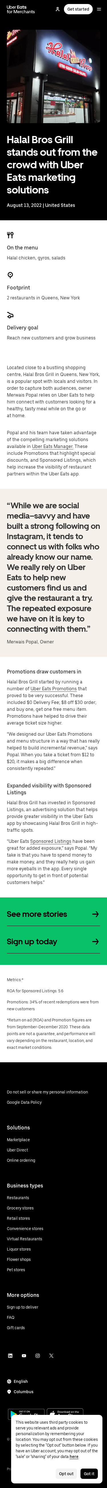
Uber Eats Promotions (54, 688)
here (74, 1456)
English (21, 1381)
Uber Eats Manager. (52, 446)
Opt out (66, 1473)
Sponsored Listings (50, 841)
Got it (89, 1473)
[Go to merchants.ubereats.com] (21, 9)
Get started (78, 9)
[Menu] (99, 9)
